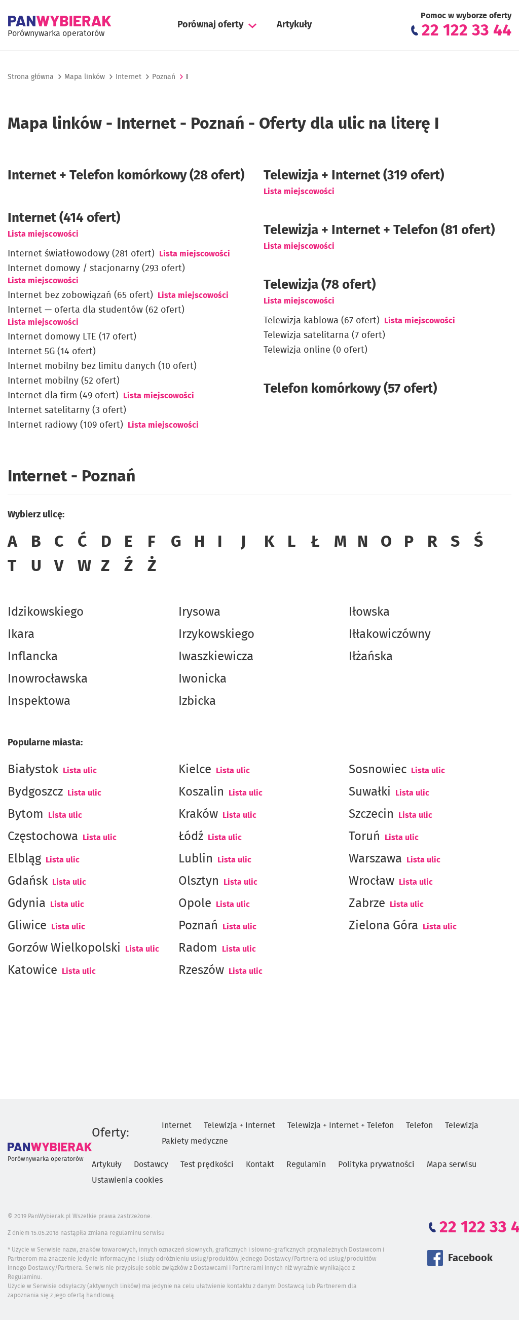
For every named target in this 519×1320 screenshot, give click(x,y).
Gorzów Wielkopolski (64, 948)
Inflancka (33, 657)
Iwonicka (202, 679)
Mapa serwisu (451, 1164)
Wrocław (371, 881)
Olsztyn (198, 881)
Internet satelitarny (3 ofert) (67, 410)
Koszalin (201, 792)
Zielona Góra (383, 926)
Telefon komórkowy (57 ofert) (350, 388)
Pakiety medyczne (195, 1141)
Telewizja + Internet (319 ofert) (354, 175)
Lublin (195, 859)
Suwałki (370, 792)
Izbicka (197, 701)
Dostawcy (151, 1164)
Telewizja (461, 1125)
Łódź (190, 837)
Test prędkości (207, 1164)
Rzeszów (201, 970)
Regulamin (306, 1164)
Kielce (194, 770)
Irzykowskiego (216, 634)
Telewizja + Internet (239, 1125)
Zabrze (367, 903)
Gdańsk (28, 881)
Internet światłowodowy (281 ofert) (81, 253)
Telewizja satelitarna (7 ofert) (324, 335)
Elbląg (24, 859)
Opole (194, 903)
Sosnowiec (377, 770)
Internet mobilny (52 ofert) (64, 381)
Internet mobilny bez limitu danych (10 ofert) (102, 366)
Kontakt (260, 1164)
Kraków (198, 814)
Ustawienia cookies (127, 1180)
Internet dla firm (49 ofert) (63, 395)
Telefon (419, 1125)
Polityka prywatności (376, 1164)
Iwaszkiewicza (215, 657)
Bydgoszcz (35, 792)
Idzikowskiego (46, 612)
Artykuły (294, 24)
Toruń (364, 837)
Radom (197, 948)
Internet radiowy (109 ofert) (65, 425)
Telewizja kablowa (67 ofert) (322, 320)
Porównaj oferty (210, 24)
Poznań (198, 926)
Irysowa (199, 612)
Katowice (32, 970)
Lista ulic (80, 771)
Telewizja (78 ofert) (320, 284)
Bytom (26, 814)
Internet (128, 77)
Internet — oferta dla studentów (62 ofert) (96, 310)
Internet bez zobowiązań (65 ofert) (80, 295)
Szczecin (371, 814)
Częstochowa (43, 837)
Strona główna (31, 77)
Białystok (33, 770)
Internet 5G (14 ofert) (52, 351)
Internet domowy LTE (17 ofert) (72, 337)
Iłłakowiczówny (390, 634)
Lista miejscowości (43, 234)
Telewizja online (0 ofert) (315, 350)
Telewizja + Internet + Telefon (340, 1125)
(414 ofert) (64, 217)
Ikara (21, 634)
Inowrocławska (48, 679)
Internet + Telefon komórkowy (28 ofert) (126, 175)
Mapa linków (84, 77)
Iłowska (369, 612)
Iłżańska (371, 657)
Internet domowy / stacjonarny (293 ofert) (96, 268)
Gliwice (27, 926)
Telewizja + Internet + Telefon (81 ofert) (379, 230)
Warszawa (375, 859)
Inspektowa (39, 701)
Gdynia (27, 903)
